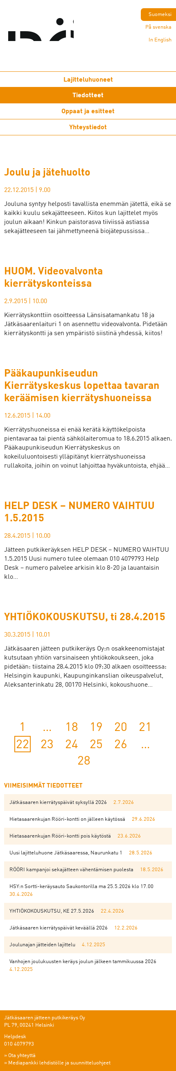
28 (83, 761)
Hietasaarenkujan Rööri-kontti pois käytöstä (60, 836)
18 (71, 728)
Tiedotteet (88, 95)
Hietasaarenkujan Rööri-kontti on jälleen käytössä (67, 819)
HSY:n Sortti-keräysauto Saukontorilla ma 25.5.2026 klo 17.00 (81, 886)
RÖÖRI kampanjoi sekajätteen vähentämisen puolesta (71, 869)
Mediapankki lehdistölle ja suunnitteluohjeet (59, 1063)
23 (47, 745)
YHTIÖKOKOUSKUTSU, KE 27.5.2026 (51, 911)
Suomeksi (160, 14)
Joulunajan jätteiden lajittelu (42, 945)
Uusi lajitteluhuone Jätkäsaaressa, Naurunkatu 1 (65, 853)
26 (120, 745)
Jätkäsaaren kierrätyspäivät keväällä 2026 (58, 928)
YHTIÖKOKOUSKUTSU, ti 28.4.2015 (84, 617)
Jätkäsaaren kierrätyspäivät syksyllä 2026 (58, 802)
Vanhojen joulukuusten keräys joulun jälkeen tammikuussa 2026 (82, 961)
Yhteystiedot (88, 127)
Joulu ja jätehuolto (47, 173)
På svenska (158, 27)
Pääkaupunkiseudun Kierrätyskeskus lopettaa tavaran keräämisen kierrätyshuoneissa (81, 386)
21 (145, 728)
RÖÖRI (57, 32)
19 (96, 728)
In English (160, 40)
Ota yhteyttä (22, 1055)
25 (96, 745)
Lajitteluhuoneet (88, 80)
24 (71, 745)
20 (120, 728)
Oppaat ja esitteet (88, 111)
